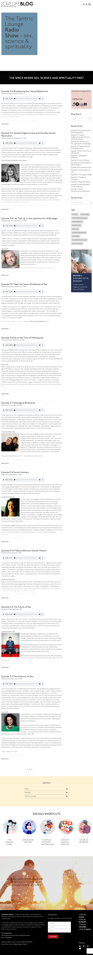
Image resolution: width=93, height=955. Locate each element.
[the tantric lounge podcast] (80, 92)
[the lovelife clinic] (10, 827)
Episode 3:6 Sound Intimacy (15, 472)
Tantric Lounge (30, 796)
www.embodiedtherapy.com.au (12, 456)
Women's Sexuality (77, 243)
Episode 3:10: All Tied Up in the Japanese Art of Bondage (29, 218)
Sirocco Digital (13, 944)
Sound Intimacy (19, 538)
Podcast (28, 792)
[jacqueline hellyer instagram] (88, 946)
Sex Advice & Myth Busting (78, 232)
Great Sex (74, 214)
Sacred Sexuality (76, 225)
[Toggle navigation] (89, 4)
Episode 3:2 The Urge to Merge (81, 175)
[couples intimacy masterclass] (47, 827)
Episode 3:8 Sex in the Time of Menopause (22, 338)
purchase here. (36, 321)
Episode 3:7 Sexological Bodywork (18, 403)
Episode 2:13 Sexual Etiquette (80, 182)
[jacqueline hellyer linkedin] (80, 946)
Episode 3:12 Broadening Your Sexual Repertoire (24, 91)
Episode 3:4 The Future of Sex (16, 607)
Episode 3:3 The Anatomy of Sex (17, 676)
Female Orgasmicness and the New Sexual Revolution (31, 205)
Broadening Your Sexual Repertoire (25, 120)
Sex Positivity (75, 236)
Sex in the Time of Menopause (24, 390)
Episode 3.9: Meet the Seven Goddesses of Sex (24, 284)
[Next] (90, 883)
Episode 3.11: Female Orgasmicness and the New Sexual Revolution (80, 137)
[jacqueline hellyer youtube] (80, 949)
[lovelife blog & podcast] (66, 827)
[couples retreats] (84, 827)
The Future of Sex (19, 664)
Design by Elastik (22, 944)
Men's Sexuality (85, 214)
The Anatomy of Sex (20, 755)
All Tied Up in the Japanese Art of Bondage (28, 271)
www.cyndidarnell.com (9, 751)
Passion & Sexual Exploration (79, 218)
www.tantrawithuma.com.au (33, 456)
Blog (26, 789)
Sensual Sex (75, 229)
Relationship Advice (77, 221)
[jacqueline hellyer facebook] (83, 946)
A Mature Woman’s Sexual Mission (25, 594)
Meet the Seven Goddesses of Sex (25, 325)
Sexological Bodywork (21, 459)
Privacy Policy (5, 944)
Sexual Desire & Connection (79, 240)
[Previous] (2, 883)
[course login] (86, 4)
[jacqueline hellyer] (29, 827)
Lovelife (85, 929)
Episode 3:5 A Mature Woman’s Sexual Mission (24, 551)
